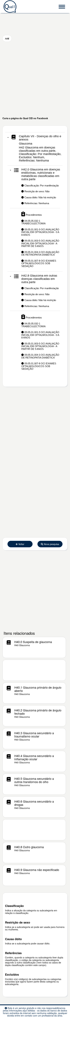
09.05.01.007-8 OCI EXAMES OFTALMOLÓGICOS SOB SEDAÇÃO (38, 263)
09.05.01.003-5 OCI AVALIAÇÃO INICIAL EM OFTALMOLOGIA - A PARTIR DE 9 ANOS (40, 243)
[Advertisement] (35, 79)
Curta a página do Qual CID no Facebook (25, 118)
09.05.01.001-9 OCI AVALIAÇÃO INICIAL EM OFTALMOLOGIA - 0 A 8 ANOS (40, 232)
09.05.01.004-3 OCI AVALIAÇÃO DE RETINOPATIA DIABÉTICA (40, 253)
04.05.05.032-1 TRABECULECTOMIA (33, 222)
